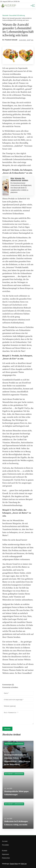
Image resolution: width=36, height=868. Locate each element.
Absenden (7, 728)
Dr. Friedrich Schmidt (9, 40)
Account (4, 841)
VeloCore (24, 864)
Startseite (5, 15)
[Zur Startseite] (8, 7)
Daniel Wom (14, 864)
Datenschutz (6, 858)
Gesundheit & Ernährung (17, 15)
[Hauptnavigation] (32, 5)
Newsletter (5, 845)
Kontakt (4, 850)
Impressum (5, 854)
